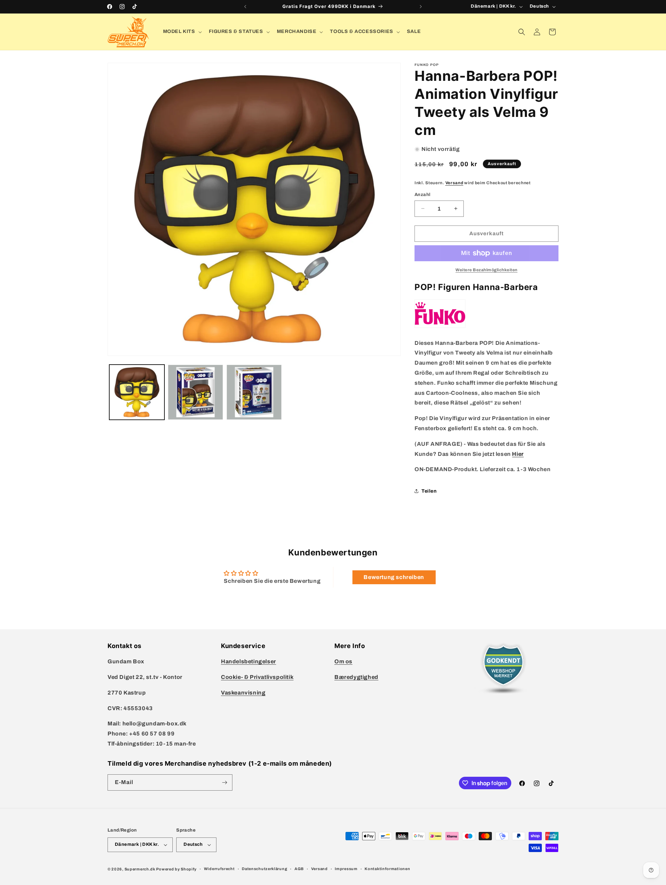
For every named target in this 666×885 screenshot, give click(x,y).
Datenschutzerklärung (264, 869)
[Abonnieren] (224, 782)
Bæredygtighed (356, 677)
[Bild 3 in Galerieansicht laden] (254, 392)
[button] (182, 31)
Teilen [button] (429, 491)
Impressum (346, 869)
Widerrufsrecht (219, 869)
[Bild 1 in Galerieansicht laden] (136, 392)
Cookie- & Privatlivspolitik (257, 677)
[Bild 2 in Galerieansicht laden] (195, 392)
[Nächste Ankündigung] (420, 6)
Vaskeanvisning (243, 693)
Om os (343, 661)
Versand (454, 182)
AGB (299, 869)
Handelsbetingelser (248, 661)
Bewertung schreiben (394, 577)
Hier (517, 454)
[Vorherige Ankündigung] (245, 6)
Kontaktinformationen (387, 869)
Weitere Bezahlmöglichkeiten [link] (486, 269)
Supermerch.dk (140, 869)
